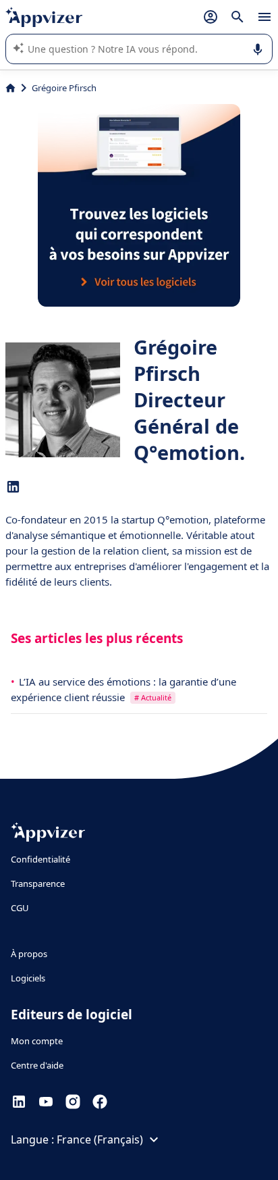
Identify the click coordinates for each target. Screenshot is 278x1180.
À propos (29, 954)
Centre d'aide (37, 1065)
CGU (20, 908)
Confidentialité (40, 859)
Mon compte (37, 1041)
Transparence (38, 883)
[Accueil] (10, 88)
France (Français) (100, 1139)
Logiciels (28, 978)
